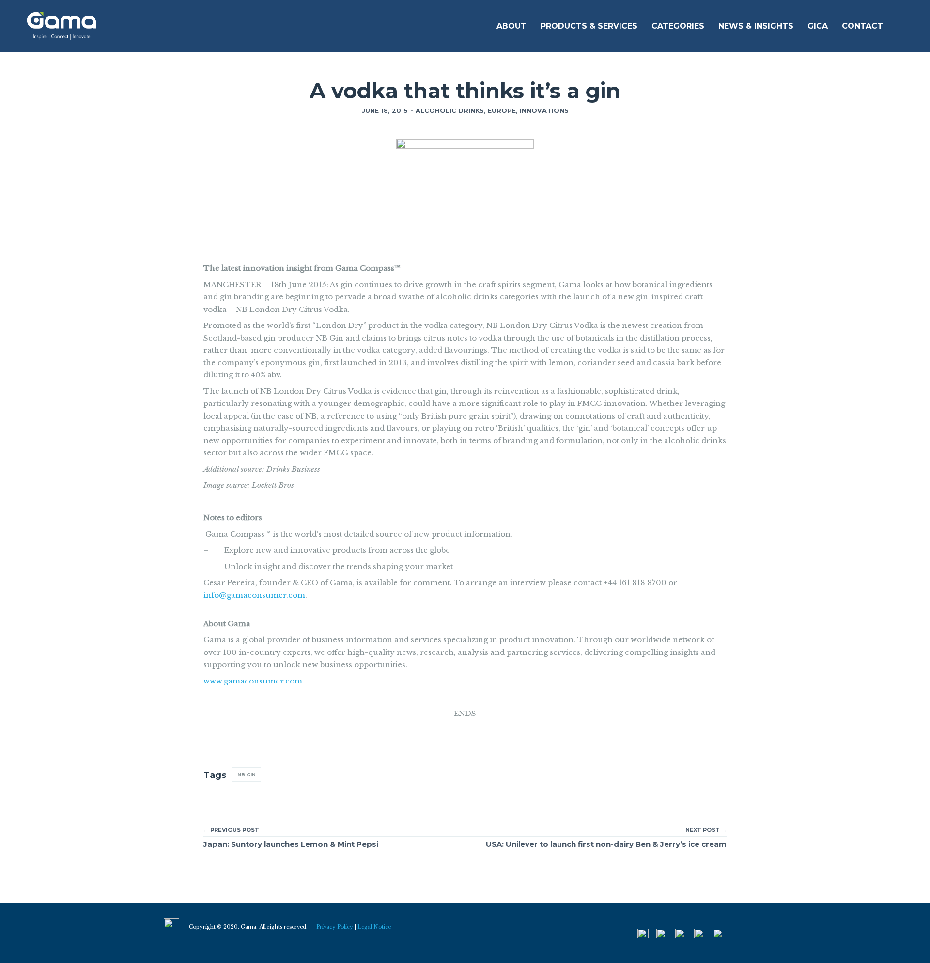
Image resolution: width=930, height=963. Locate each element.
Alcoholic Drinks (450, 110)
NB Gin (246, 774)
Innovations (544, 110)
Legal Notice (374, 927)
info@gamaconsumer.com (254, 595)
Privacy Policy (334, 927)
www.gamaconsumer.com (252, 680)
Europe (502, 110)
